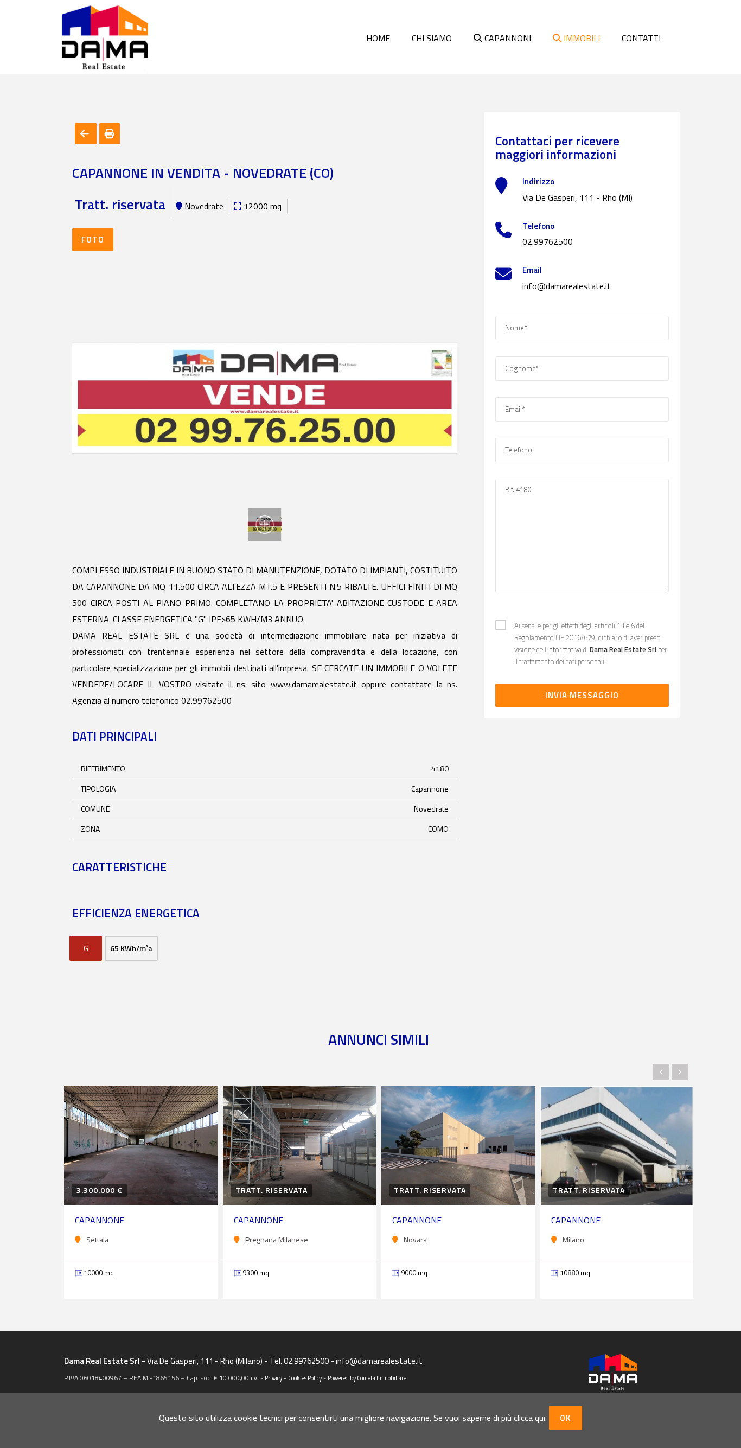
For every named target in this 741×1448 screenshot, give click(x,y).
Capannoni (506, 37)
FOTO (92, 239)
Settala (97, 1239)
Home (378, 37)
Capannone (99, 1220)
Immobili (580, 37)
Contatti (641, 37)
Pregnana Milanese (276, 1239)
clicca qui (529, 1417)
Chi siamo (432, 37)
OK (565, 1418)
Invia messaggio (582, 695)
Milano (573, 1239)
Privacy (273, 1378)
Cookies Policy (305, 1378)
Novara (415, 1239)
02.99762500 (547, 241)
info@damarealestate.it (566, 285)
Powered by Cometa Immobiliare (367, 1378)
